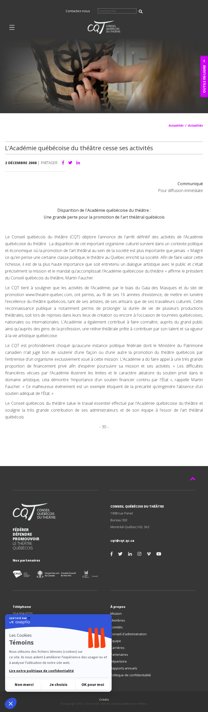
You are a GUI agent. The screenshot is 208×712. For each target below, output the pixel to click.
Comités (116, 627)
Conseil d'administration (128, 634)
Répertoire (118, 661)
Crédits (104, 699)
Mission (116, 613)
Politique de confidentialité (130, 675)
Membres (117, 620)
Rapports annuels (123, 668)
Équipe (115, 641)
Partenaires (119, 654)
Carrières (117, 648)
